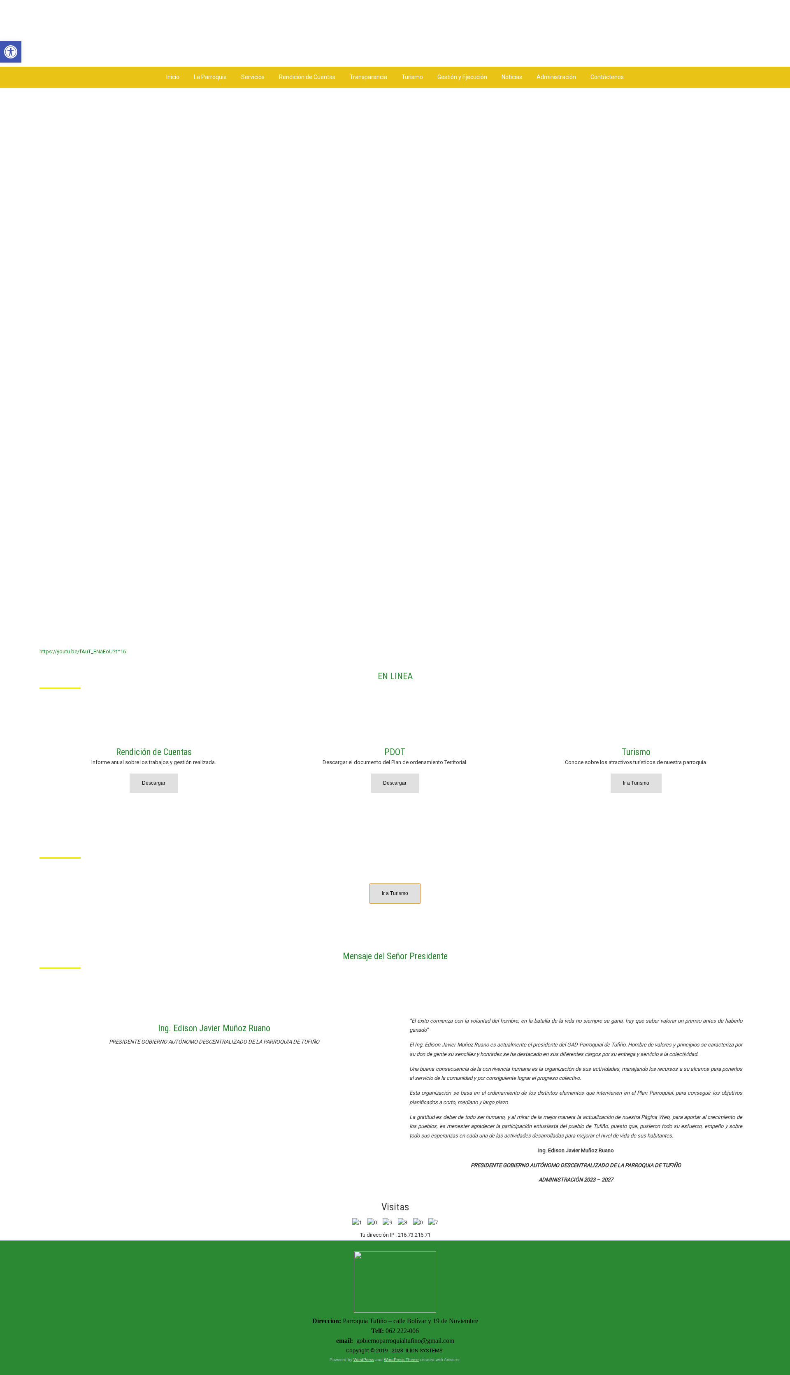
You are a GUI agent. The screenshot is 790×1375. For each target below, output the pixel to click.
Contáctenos (607, 77)
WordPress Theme (401, 1359)
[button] (10, 52)
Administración (556, 77)
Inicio (172, 77)
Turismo (412, 77)
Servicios (253, 77)
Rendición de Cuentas (307, 77)
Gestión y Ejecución (462, 77)
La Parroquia (210, 77)
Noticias (512, 77)
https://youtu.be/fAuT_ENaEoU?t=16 (83, 651)
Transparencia (368, 77)
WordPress (363, 1359)
